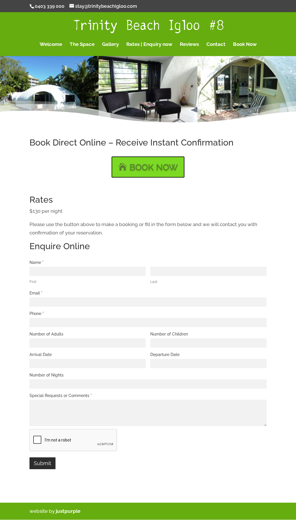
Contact (215, 44)
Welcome (51, 44)
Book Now (245, 44)
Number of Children (169, 334)
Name (36, 262)
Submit (42, 463)
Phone (36, 313)
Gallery (110, 44)
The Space (82, 44)
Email (35, 293)
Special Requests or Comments (60, 395)
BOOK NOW (154, 167)
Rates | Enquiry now (149, 44)
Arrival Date (40, 354)
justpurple (68, 511)
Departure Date (165, 354)
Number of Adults (46, 334)
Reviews (189, 44)
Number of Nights (46, 375)
